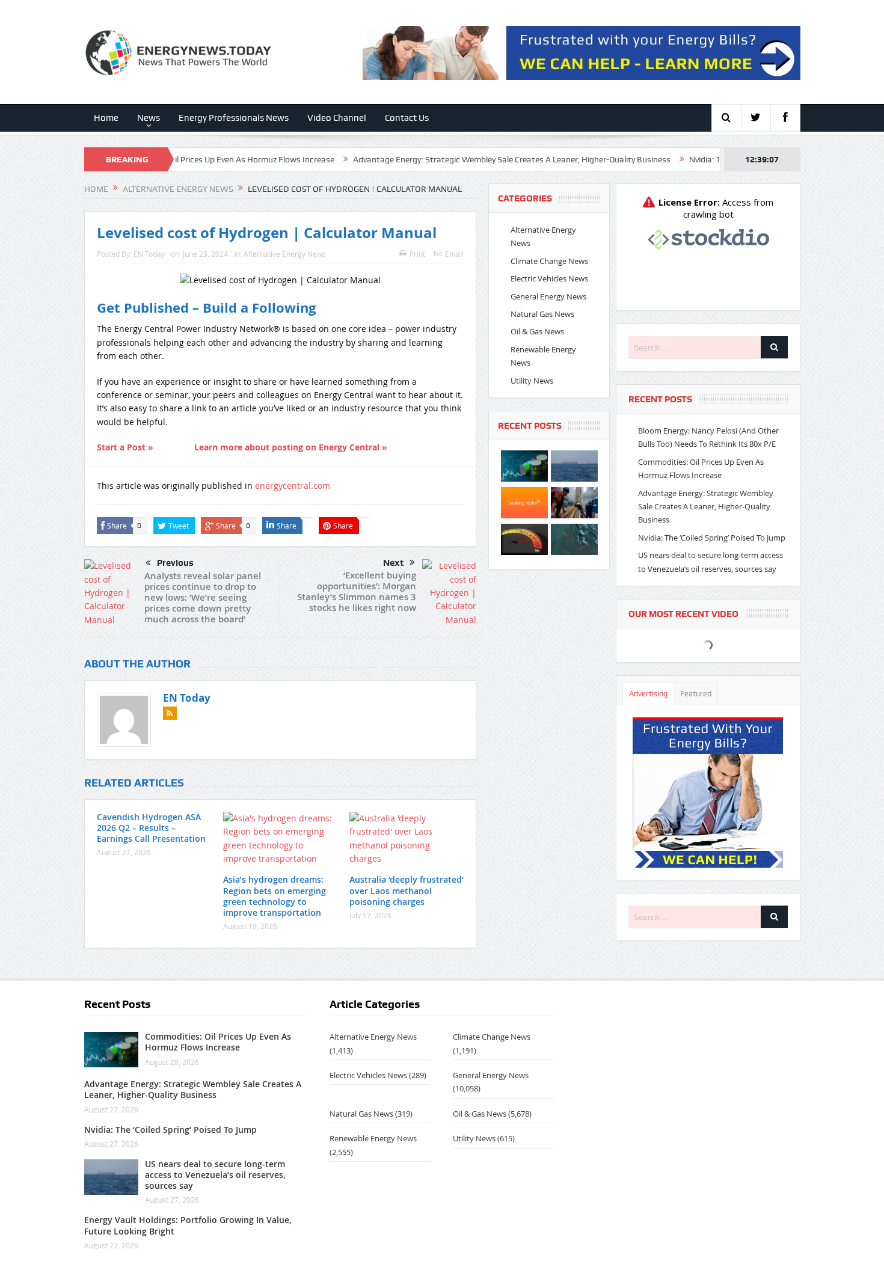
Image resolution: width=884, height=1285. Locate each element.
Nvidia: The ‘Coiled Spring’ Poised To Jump (711, 537)
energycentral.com (292, 485)
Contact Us (407, 117)
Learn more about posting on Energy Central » (290, 447)
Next (393, 562)
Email (454, 254)
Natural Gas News (542, 313)
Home (106, 117)
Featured (695, 693)
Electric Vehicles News (549, 278)
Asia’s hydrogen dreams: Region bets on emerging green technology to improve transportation (274, 896)
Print (417, 254)
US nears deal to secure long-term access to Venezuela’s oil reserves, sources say (215, 1174)
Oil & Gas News (537, 331)
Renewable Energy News (373, 1138)
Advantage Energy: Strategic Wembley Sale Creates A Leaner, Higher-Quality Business (465, 159)
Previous (175, 562)
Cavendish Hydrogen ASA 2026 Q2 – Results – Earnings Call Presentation (151, 827)
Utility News (532, 380)
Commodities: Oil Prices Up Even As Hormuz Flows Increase (178, 159)
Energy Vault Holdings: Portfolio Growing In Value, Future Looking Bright (188, 1225)
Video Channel (336, 117)
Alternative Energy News (285, 254)
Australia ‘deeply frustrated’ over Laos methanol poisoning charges (406, 890)
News (148, 117)
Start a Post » (125, 447)
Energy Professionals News (234, 117)
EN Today (149, 254)
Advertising (648, 693)
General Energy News (548, 296)
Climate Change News (549, 261)
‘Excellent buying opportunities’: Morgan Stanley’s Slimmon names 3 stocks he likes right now (356, 591)
